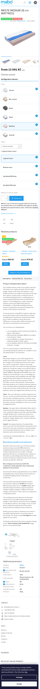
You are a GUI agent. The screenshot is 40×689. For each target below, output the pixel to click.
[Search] (25, 3)
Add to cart (17, 198)
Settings (19, 677)
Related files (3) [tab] (17, 279)
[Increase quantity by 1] (8, 197)
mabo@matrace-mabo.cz (12, 607)
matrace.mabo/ (9, 619)
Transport (4, 639)
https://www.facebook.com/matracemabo (17, 616)
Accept (19, 684)
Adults (22, 565)
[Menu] (35, 3)
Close (17, 220)
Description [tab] (7, 279)
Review (3, 636)
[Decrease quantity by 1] (8, 199)
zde (26, 672)
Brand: (31, 21)
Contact (3, 642)
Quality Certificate (6, 633)
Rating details (21, 21)
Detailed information (7, 213)
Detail (6, 264)
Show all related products (20, 272)
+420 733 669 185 (9, 613)
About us (3, 630)
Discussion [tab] (28, 279)
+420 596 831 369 (9, 610)
